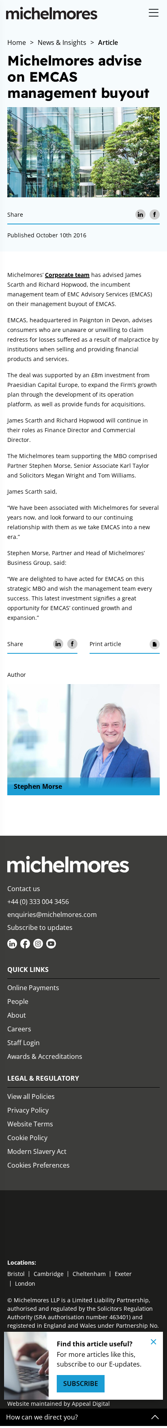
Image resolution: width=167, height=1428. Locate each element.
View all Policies (31, 1096)
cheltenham (89, 1274)
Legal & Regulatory (43, 1078)
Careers (19, 1029)
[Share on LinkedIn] (140, 214)
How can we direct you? (42, 1417)
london (25, 1283)
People (17, 1001)
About (16, 1015)
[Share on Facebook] (155, 214)
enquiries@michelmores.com (52, 914)
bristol (16, 1274)
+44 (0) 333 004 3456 (38, 901)
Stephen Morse (38, 786)
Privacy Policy (28, 1110)
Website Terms (30, 1124)
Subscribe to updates (40, 927)
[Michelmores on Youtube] (51, 943)
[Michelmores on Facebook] (25, 943)
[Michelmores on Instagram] (38, 943)
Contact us (23, 888)
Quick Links (28, 969)
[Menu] (154, 13)
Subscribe (80, 1383)
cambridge (49, 1274)
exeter (123, 1274)
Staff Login (23, 1042)
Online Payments (33, 987)
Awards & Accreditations (44, 1056)
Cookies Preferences (38, 1165)
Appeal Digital (91, 1403)
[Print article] (155, 644)
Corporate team (67, 275)
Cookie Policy (27, 1137)
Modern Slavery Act (36, 1151)
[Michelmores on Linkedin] (12, 943)
